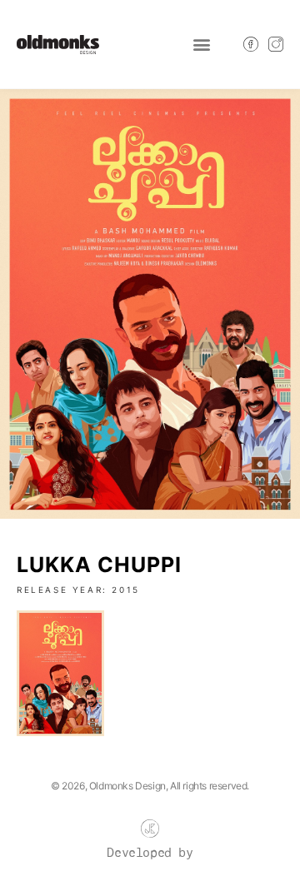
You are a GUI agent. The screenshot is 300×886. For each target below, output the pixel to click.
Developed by (149, 853)
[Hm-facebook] (250, 44)
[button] (201, 44)
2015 (125, 590)
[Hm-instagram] (275, 44)
